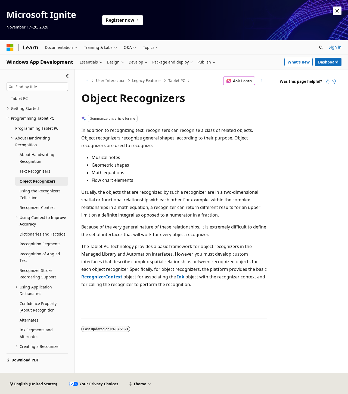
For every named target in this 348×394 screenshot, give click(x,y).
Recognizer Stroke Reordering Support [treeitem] (38, 274)
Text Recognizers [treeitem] (35, 171)
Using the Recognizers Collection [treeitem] (40, 194)
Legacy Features (146, 80)
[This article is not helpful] (334, 81)
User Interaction (111, 80)
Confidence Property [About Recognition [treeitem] (38, 307)
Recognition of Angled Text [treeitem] (40, 257)
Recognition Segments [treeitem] (40, 243)
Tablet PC (176, 80)
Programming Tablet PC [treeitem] (36, 128)
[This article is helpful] (327, 81)
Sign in (335, 47)
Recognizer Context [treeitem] (37, 207)
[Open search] (321, 47)
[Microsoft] (10, 47)
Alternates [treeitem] (29, 320)
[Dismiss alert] (337, 11)
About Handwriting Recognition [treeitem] (37, 158)
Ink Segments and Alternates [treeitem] (36, 333)
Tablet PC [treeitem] (19, 98)
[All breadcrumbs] (86, 81)
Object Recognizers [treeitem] (37, 181)
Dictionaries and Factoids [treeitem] (43, 234)
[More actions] (262, 81)
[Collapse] (67, 76)
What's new (299, 62)
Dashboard (328, 62)
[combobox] (37, 86)
